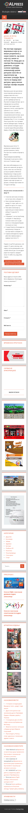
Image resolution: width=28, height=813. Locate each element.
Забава (20, 42)
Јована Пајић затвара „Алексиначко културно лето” (11, 779)
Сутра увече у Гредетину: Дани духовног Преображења (12, 772)
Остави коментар (10, 44)
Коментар (8, 285)
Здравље (8, 544)
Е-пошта (7, 318)
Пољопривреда (11, 553)
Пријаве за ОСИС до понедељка (13, 264)
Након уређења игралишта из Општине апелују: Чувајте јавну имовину (14, 786)
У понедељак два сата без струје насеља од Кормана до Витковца (13, 722)
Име (6, 310)
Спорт (8, 557)
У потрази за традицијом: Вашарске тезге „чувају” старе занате (13, 706)
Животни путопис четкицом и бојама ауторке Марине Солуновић (14, 729)
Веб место (7, 325)
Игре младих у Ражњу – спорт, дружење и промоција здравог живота (13, 736)
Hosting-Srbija (20, 809)
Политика (9, 551)
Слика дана (9, 555)
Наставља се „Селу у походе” (13, 261)
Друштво (15, 42)
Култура (8, 546)
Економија (9, 539)
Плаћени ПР (9, 548)
